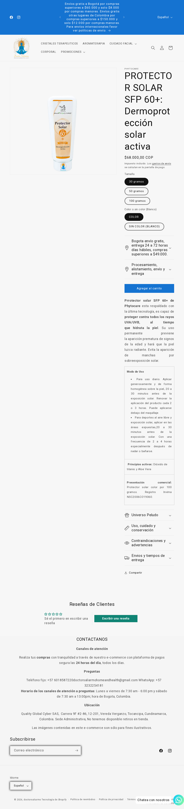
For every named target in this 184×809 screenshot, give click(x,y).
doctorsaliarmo (32, 799)
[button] (122, 44)
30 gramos (136, 181)
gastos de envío (161, 163)
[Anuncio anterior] (60, 17)
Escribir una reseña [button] (116, 618)
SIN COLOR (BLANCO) (144, 226)
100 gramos (137, 200)
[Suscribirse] (76, 750)
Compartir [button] (135, 572)
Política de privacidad (111, 799)
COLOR (134, 216)
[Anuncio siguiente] (124, 17)
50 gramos (136, 191)
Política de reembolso (82, 799)
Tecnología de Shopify (54, 799)
